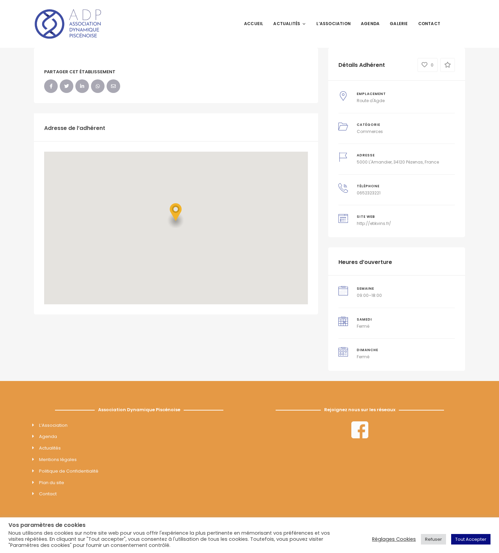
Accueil (253, 23)
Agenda (370, 23)
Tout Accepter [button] (470, 539)
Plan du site (51, 482)
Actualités (286, 23)
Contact (429, 23)
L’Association (333, 23)
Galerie (399, 23)
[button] (176, 215)
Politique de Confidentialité (68, 471)
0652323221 (369, 193)
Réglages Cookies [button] (394, 539)
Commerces (370, 131)
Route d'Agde (371, 100)
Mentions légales (58, 459)
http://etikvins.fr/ (374, 223)
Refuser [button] (433, 539)
